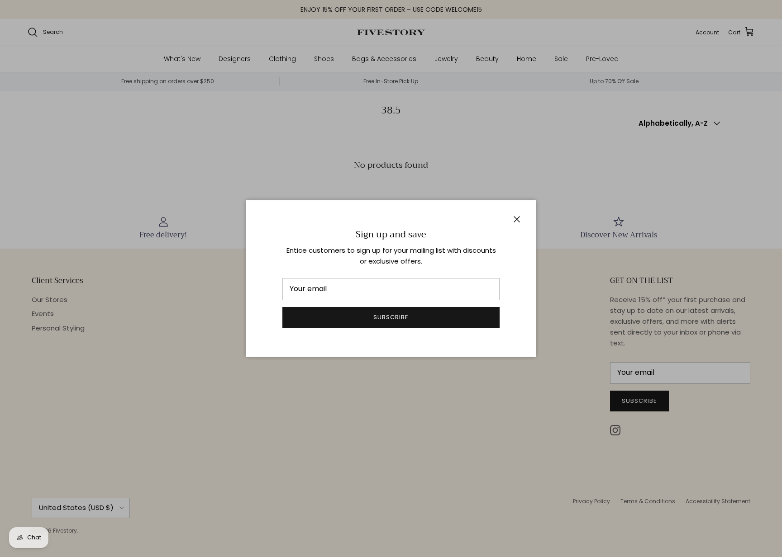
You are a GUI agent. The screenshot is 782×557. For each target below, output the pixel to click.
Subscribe (391, 317)
